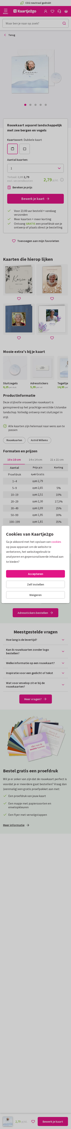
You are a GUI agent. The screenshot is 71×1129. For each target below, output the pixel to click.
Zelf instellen (35, 584)
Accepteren (35, 574)
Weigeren (35, 595)
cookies (56, 542)
